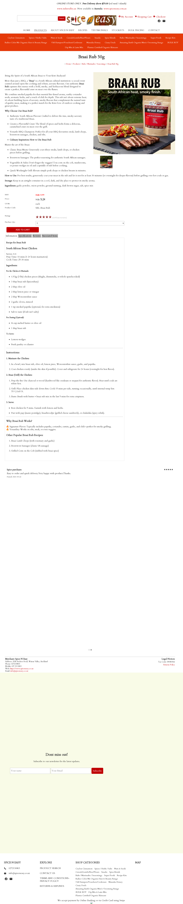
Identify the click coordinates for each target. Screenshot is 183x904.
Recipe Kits (170, 37)
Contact (154, 30)
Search (61, 18)
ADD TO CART (23, 229)
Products (40, 30)
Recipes (82, 30)
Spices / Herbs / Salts (38, 37)
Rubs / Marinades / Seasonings (133, 37)
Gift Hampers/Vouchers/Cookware (66, 42)
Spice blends (110, 37)
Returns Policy (169, 665)
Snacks (98, 37)
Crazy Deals (110, 42)
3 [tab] (91, 650)
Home (26, 30)
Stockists (118, 30)
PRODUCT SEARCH (50, 868)
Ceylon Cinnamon (16, 37)
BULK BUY (172, 42)
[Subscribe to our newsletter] (164, 21)
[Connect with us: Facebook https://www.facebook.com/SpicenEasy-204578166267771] (159, 21)
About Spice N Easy (62, 30)
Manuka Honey (94, 42)
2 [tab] (90, 650)
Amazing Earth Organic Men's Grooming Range (141, 42)
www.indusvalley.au (66, 8)
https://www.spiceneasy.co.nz (21, 668)
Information (11, 235)
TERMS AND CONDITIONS (54, 878)
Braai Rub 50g (113, 64)
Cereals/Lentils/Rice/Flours (78, 37)
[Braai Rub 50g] (134, 153)
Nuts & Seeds (56, 37)
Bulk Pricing (136, 30)
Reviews (37, 235)
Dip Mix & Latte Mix (74, 47)
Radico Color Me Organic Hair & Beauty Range (26, 42)
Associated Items (50, 235)
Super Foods (156, 37)
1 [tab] (89, 650)
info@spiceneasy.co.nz (19, 671)
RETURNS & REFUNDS (52, 886)
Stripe (122, 900)
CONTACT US (47, 873)
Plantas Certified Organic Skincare (102, 47)
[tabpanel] (90, 558)
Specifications (25, 235)
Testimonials (99, 30)
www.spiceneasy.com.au (115, 8)
